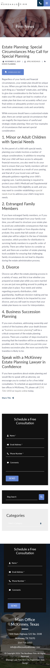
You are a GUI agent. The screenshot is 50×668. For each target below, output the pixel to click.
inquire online (21, 391)
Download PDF (14, 72)
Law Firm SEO (20, 660)
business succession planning (18, 330)
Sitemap (9, 660)
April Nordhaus (33, 61)
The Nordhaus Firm (29, 653)
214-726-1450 (25, 643)
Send (12, 478)
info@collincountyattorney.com (25, 647)
